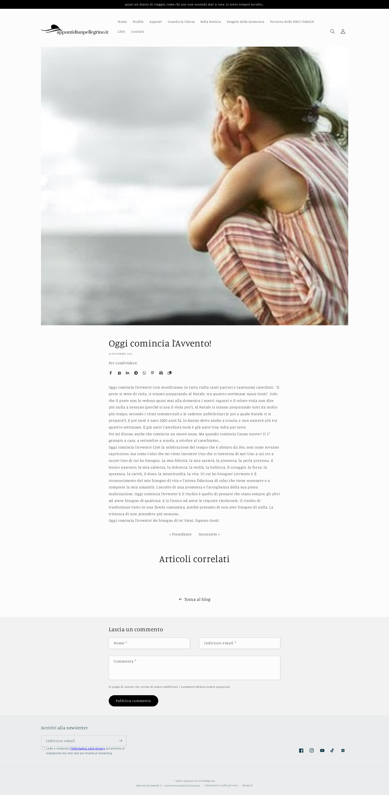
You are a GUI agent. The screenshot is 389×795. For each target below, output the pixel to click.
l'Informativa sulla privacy (87, 748)
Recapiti (247, 785)
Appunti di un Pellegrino (199, 780)
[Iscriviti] (120, 740)
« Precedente (180, 534)
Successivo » (209, 534)
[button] (332, 31)
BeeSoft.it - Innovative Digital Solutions (175, 785)
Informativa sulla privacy (221, 785)
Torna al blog (197, 599)
